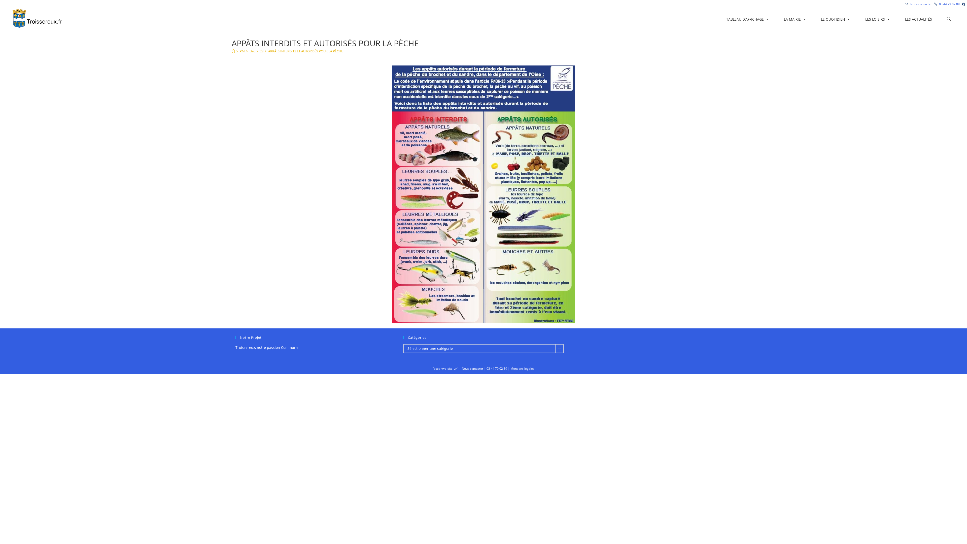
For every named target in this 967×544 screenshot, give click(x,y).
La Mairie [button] (792, 19)
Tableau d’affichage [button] (745, 19)
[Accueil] (233, 51)
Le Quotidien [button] (833, 19)
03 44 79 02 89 (949, 4)
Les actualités (918, 19)
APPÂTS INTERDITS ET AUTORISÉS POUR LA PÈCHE (305, 51)
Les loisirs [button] (875, 19)
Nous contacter (921, 4)
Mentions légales (522, 368)
